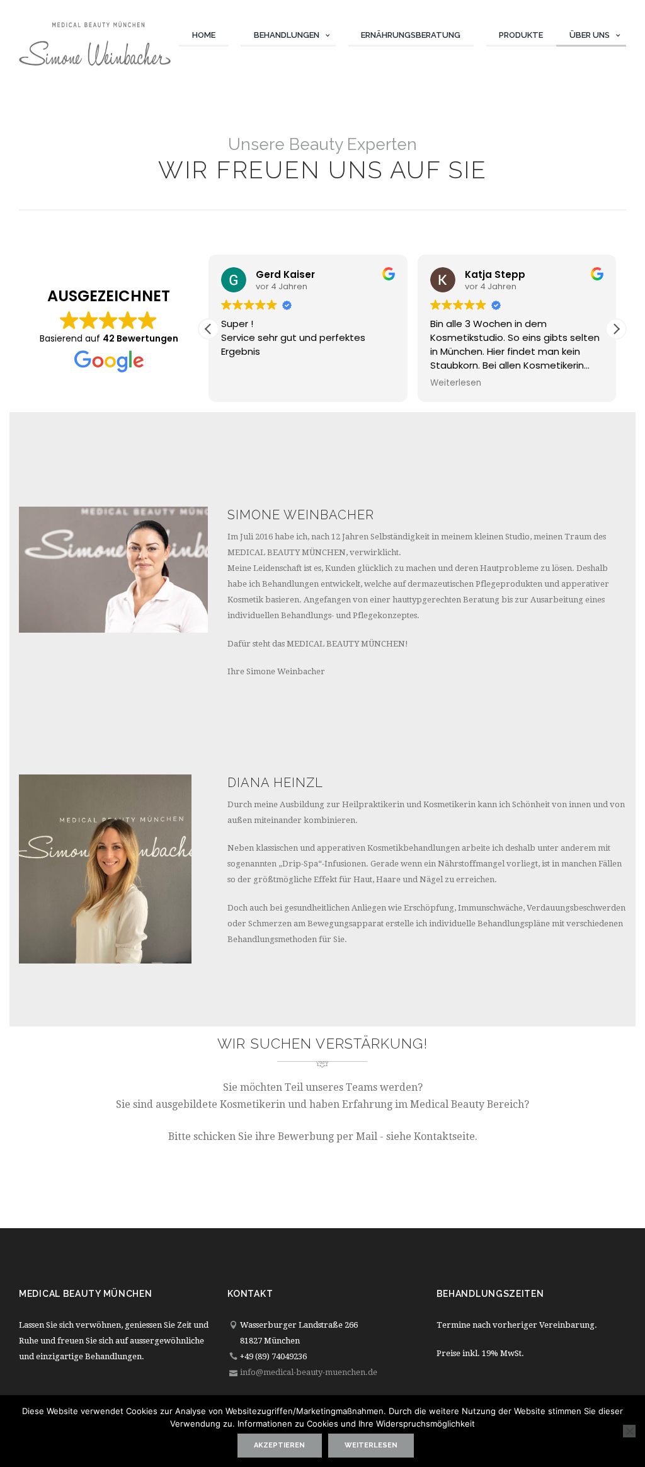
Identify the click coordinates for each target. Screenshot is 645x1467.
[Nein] (629, 1431)
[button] (616, 328)
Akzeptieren (279, 1445)
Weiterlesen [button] (455, 383)
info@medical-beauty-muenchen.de (308, 1372)
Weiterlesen (371, 1445)
